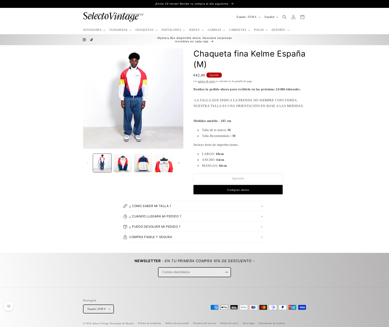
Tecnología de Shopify (122, 323)
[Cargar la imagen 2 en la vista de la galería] (122, 163)
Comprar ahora (238, 189)
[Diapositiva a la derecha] (178, 162)
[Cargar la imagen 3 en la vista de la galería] (143, 163)
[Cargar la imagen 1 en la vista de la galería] (102, 163)
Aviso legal (249, 323)
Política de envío (229, 323)
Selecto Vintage (101, 323)
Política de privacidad (177, 323)
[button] (94, 30)
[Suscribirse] (226, 272)
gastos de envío (206, 81)
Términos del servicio (204, 323)
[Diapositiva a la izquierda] (87, 162)
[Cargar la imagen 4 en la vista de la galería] (164, 163)
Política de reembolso (149, 323)
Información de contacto (272, 323)
